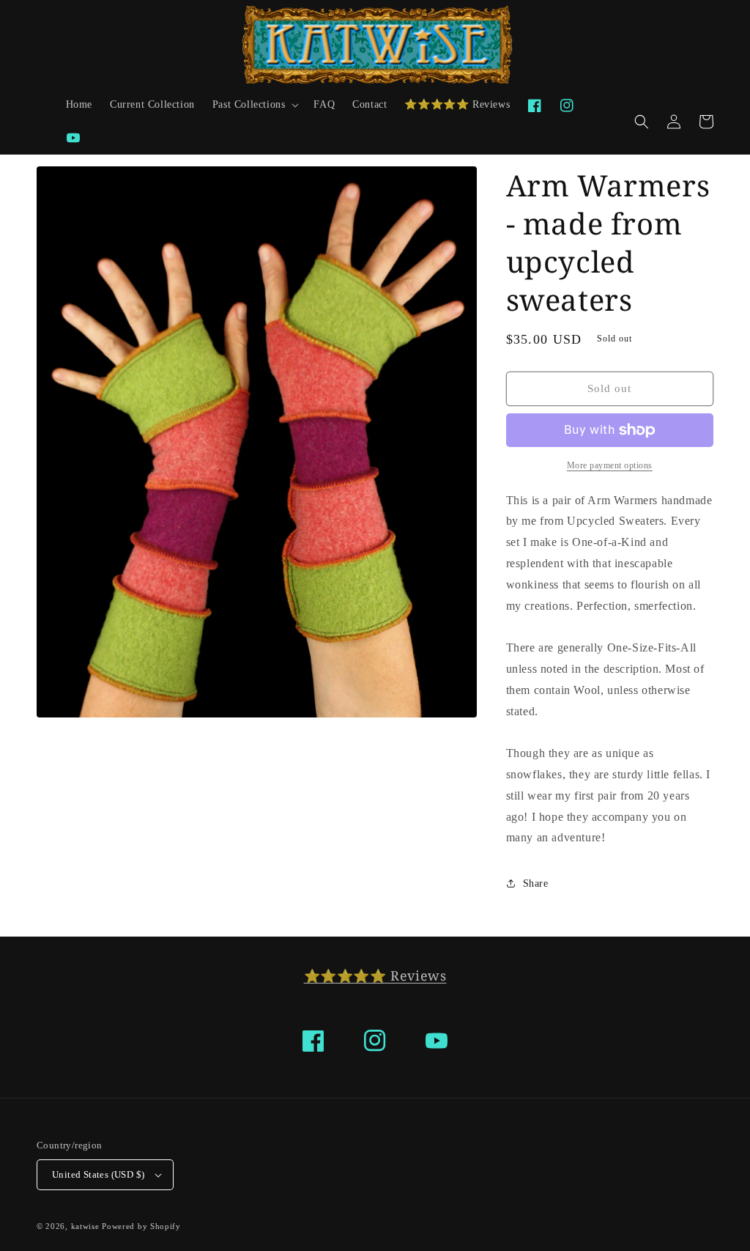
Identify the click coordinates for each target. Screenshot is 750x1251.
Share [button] (536, 883)
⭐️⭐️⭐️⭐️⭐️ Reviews (375, 975)
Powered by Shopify (141, 1226)
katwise (85, 1226)
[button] (254, 104)
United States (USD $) (98, 1174)
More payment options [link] (610, 465)
